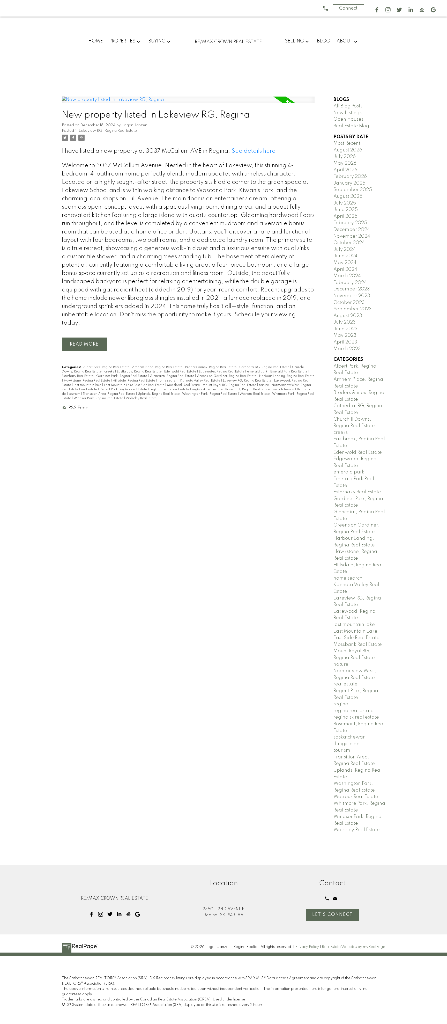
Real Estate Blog (351, 126)
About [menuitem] (345, 41)
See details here (253, 151)
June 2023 (345, 329)
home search (168, 380)
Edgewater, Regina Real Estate (222, 371)
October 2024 (349, 242)
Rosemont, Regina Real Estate (247, 389)
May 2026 (344, 163)
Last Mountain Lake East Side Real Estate (134, 385)
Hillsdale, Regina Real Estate (134, 380)
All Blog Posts (347, 106)
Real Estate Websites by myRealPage (353, 947)
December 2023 (351, 289)
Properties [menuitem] (122, 41)
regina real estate (176, 389)
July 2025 (344, 203)
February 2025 (350, 223)
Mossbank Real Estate (183, 385)
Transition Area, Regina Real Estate (109, 394)
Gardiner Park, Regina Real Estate (122, 376)
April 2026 (345, 170)
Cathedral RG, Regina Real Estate (264, 367)
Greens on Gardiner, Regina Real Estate (227, 376)
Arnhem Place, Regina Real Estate (157, 367)
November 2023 (351, 296)
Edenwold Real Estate (180, 371)
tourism (75, 394)
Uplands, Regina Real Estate (159, 394)
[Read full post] (188, 103)
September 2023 (352, 309)
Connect (348, 8)
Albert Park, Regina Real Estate (106, 367)
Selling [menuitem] (294, 41)
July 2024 (344, 249)
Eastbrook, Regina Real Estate (139, 371)
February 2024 (350, 282)
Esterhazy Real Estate (78, 376)
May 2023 (344, 335)
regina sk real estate (207, 389)
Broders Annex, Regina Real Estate (211, 367)
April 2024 (345, 269)
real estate (89, 389)
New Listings (347, 113)
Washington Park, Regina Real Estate (210, 394)
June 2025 (345, 209)
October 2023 (349, 302)
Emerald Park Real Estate (289, 371)
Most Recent (346, 143)
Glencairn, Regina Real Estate (172, 376)
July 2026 (344, 156)
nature (264, 385)
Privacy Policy (307, 947)
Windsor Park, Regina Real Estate (98, 398)
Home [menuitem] (95, 41)
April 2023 (345, 342)
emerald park (257, 371)
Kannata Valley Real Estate (200, 380)
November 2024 (351, 236)
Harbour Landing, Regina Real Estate (286, 376)
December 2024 (351, 229)
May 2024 (344, 262)
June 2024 (345, 256)
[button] (376, 9)
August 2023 (347, 315)
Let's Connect (332, 914)
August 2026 (347, 150)
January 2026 (349, 183)
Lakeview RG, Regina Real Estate (108, 131)
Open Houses (348, 119)
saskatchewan (283, 389)
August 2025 (347, 196)
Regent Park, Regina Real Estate (124, 389)
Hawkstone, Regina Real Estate (87, 380)
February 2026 (350, 176)
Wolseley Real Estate (141, 398)
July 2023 (344, 322)
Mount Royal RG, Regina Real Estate (230, 385)
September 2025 (352, 189)
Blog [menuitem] (323, 41)
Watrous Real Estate (255, 394)
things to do (346, 744)
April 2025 (345, 216)
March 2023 (347, 349)
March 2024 (347, 276)
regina (155, 389)
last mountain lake (88, 385)
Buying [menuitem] (157, 41)
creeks (109, 371)
